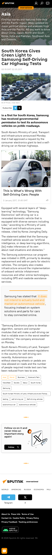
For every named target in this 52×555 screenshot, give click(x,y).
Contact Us (6, 518)
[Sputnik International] (8, 4)
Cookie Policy (19, 518)
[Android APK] (10, 530)
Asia (4, 377)
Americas (16, 489)
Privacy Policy (32, 518)
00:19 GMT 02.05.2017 (11, 69)
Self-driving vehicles (35, 399)
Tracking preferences (28, 522)
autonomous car (9, 404)
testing (5, 399)
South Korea (35, 383)
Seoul (25, 383)
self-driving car (17, 399)
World (12, 377)
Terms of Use (28, 514)
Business (21, 377)
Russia (27, 489)
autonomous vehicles (27, 404)
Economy (39, 489)
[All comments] (4, 551)
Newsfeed (6, 383)
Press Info (15, 514)
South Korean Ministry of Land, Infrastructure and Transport (26, 394)
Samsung (6, 388)
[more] (47, 200)
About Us (5, 514)
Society (16, 383)
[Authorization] (36, 3)
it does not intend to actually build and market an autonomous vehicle (25, 299)
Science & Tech (34, 377)
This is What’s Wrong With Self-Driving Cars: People (22, 192)
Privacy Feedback (9, 522)
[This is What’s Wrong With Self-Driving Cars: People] (26, 168)
